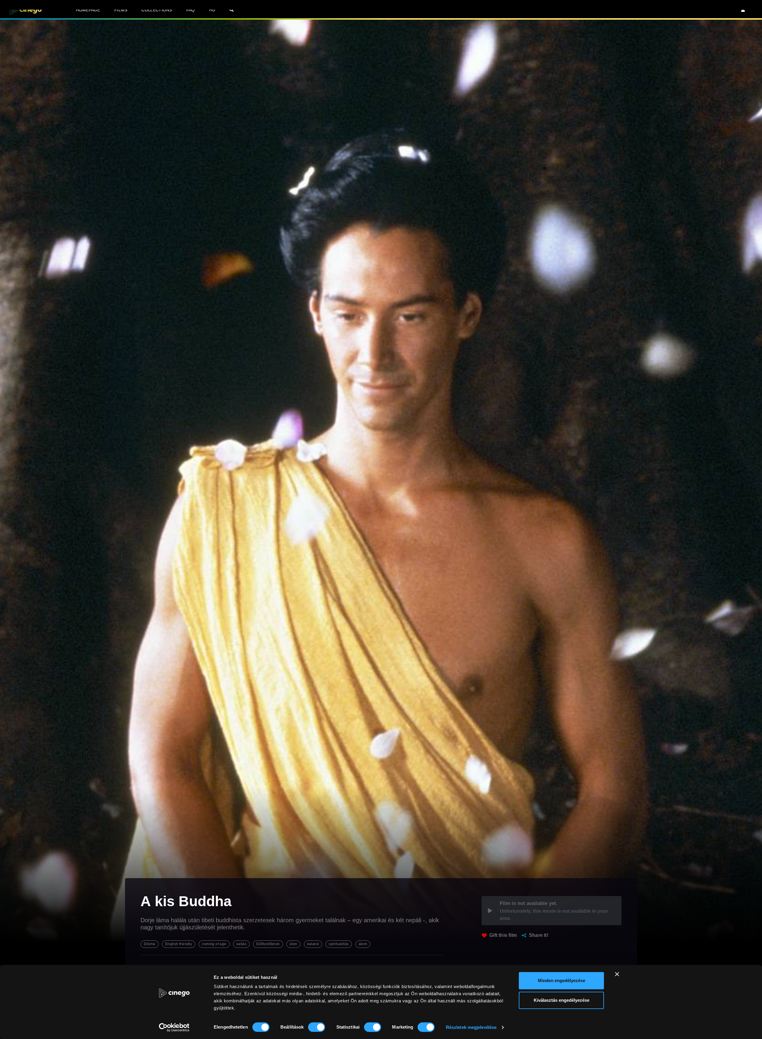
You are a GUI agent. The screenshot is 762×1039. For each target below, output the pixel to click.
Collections (156, 9)
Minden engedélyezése (561, 980)
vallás (241, 944)
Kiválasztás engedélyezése (561, 1000)
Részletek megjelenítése (471, 1027)
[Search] (231, 10)
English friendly (178, 944)
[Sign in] (743, 10)
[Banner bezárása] (617, 974)
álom (363, 944)
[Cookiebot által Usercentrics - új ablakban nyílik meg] (174, 1027)
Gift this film (503, 935)
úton (293, 944)
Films (120, 9)
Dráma (149, 944)
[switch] (316, 1027)
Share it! (538, 935)
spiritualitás (339, 944)
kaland (313, 944)
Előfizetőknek (267, 944)
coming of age (214, 944)
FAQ (190, 9)
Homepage (88, 9)
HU (212, 9)
